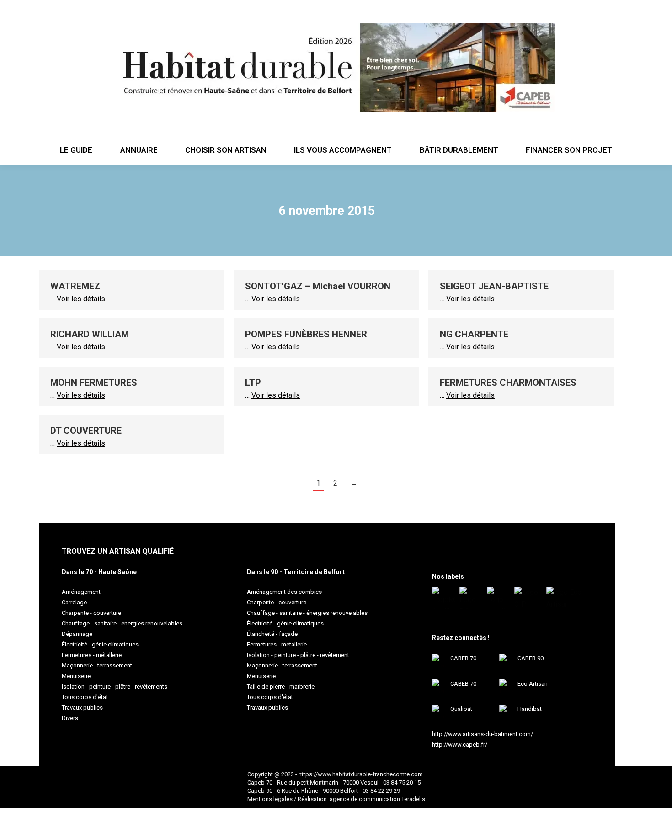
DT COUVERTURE (86, 430)
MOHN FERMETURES (93, 382)
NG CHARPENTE (474, 334)
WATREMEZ (75, 286)
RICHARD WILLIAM (89, 334)
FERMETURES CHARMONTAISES (508, 382)
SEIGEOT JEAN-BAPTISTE (494, 286)
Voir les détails (81, 298)
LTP (253, 382)
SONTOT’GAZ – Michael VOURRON (317, 286)
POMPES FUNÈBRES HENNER (306, 334)
